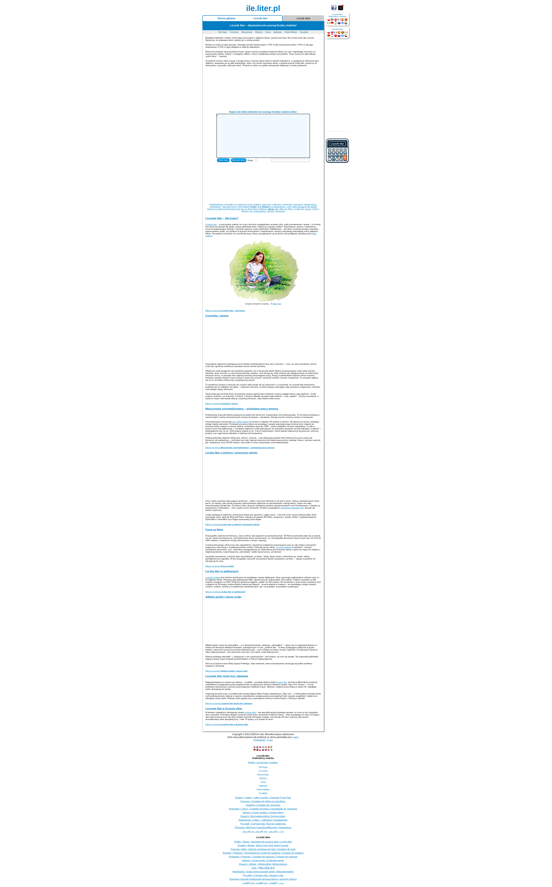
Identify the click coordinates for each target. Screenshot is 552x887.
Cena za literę (214, 529)
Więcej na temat (225, 310)
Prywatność (260, 740)
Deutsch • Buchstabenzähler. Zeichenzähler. (263, 816)
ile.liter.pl (263, 8)
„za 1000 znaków (283, 547)
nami (295, 737)
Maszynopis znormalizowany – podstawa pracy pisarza (241, 408)
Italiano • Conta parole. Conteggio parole (263, 860)
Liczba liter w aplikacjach (221, 571)
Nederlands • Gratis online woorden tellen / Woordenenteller (263, 871)
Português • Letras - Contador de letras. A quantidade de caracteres (263, 809)
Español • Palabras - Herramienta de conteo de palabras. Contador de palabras (263, 853)
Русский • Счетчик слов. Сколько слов (263, 875)
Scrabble (304, 32)
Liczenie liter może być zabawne (226, 676)
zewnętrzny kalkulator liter (292, 508)
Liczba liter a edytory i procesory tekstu (231, 452)
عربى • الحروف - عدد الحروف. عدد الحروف (263, 831)
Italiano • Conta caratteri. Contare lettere (263, 812)
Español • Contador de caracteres (263, 805)
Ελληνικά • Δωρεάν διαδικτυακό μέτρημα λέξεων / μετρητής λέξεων (263, 879)
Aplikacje (278, 32)
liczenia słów (250, 712)
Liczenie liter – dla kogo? (221, 218)
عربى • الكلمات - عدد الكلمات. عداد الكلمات (263, 883)
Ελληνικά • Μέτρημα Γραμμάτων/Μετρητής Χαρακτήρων (263, 827)
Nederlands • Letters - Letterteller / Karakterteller (263, 820)
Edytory (258, 32)
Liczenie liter (211, 224)
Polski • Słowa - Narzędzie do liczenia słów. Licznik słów (263, 842)
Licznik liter (260, 18)
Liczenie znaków (212, 577)
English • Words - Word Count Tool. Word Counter (263, 845)
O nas (270, 740)
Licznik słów (303, 18)
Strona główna (226, 18)
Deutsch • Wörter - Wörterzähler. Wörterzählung (263, 864)
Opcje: (250, 160)
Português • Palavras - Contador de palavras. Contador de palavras (263, 857)
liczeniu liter (281, 682)
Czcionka (234, 32)
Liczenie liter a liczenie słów (223, 708)
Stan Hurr (277, 304)
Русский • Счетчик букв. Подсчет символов (263, 824)
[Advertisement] (263, 89)
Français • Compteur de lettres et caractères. (263, 801)
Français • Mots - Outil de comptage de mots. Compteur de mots (263, 849)
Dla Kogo (222, 32)
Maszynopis (246, 32)
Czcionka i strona (216, 315)
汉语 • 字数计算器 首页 (263, 868)
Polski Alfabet (291, 32)
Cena (268, 32)
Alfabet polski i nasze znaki (223, 596)
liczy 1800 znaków (240, 422)
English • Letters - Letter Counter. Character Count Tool (263, 797)
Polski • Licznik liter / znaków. (263, 762)
